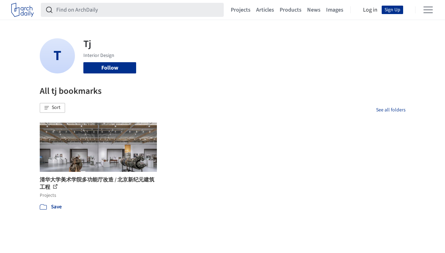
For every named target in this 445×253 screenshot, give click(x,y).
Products (290, 10)
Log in (370, 10)
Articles (265, 10)
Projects (240, 10)
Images (334, 10)
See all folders (391, 110)
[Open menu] (428, 9)
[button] (52, 108)
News (313, 10)
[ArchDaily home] (22, 10)
